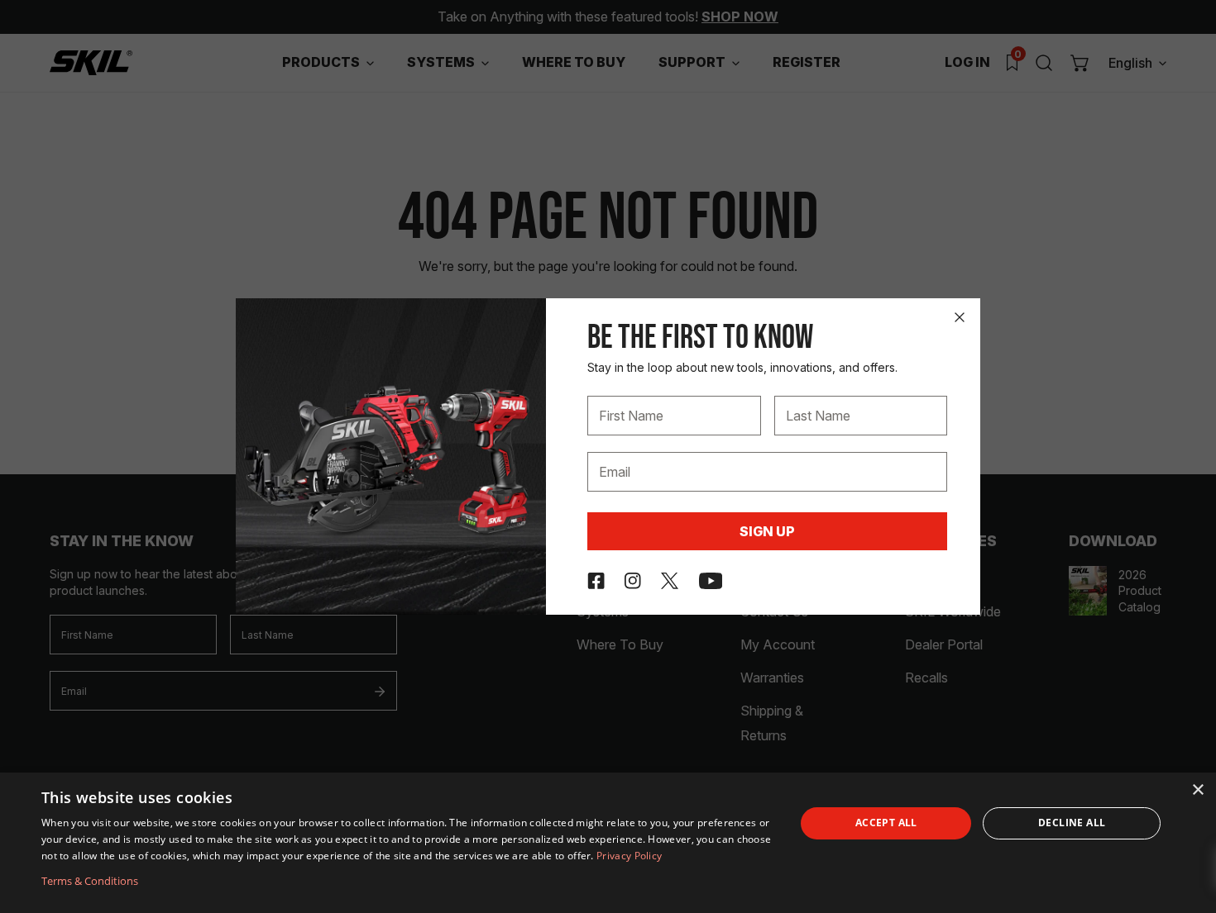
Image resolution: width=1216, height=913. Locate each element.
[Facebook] (596, 581)
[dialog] (608, 843)
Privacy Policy (629, 856)
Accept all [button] (886, 823)
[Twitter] (669, 581)
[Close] (959, 317)
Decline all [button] (1071, 823)
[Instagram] (633, 581)
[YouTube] (711, 581)
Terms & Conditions (89, 880)
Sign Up (767, 531)
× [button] (1197, 790)
